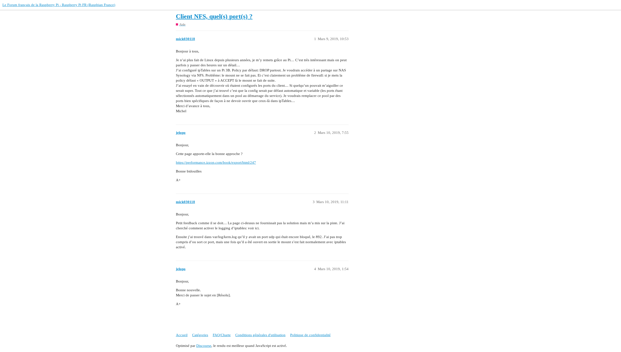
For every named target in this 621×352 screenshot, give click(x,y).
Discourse (203, 346)
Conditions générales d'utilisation (260, 335)
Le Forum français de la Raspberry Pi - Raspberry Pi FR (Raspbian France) (58, 5)
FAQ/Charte (222, 335)
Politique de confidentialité (310, 335)
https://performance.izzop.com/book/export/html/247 (216, 162)
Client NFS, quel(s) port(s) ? (214, 16)
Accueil (182, 335)
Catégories (200, 335)
